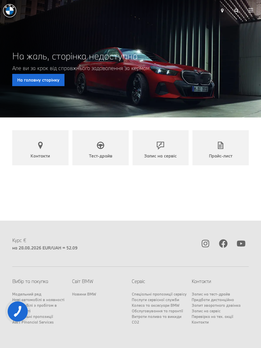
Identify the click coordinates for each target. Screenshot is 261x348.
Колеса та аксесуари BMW (155, 305)
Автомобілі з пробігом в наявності (34, 308)
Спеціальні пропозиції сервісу (159, 294)
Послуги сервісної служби (155, 299)
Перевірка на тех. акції (212, 316)
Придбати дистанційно (213, 299)
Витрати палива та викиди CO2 (156, 319)
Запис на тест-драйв (211, 294)
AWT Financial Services (33, 322)
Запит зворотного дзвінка (216, 305)
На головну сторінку (38, 80)
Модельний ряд (26, 294)
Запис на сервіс (206, 311)
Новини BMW (84, 294)
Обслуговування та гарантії (157, 311)
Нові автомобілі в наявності (38, 299)
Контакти (200, 322)
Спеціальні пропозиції (32, 316)
